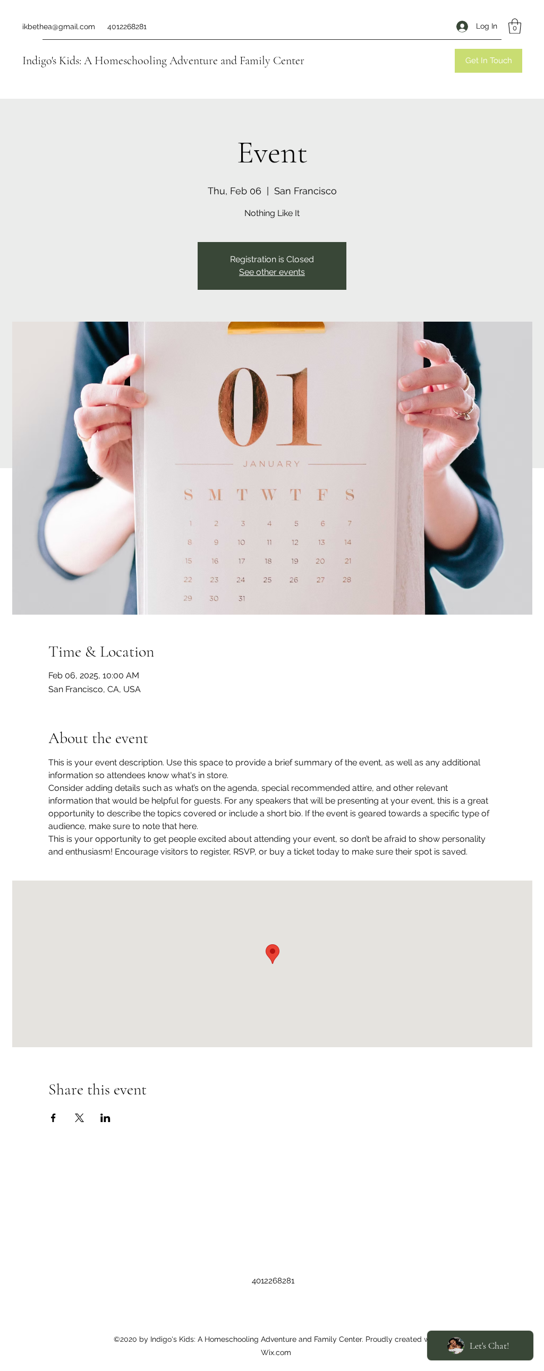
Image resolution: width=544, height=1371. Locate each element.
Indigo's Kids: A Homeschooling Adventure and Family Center (163, 60)
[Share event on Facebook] (53, 1118)
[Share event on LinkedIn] (105, 1118)
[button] (514, 26)
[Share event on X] (79, 1118)
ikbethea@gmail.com (58, 26)
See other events (272, 272)
